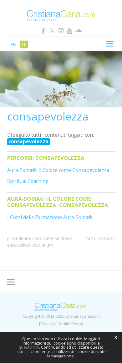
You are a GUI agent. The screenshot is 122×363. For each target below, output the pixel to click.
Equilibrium (42, 245)
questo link (28, 347)
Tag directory (99, 238)
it (24, 44)
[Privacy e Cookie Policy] (61, 323)
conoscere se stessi (52, 238)
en (13, 44)
